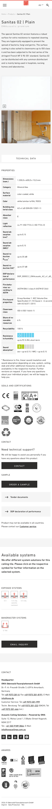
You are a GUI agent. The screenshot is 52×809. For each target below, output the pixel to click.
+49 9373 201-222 (29, 705)
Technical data (26, 158)
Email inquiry (19, 644)
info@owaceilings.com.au (13, 729)
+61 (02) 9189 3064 (15, 726)
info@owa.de (7, 698)
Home (3, 14)
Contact (19, 466)
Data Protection (14, 805)
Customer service (28, 526)
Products (11, 14)
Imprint (4, 805)
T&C (22, 805)
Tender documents (19, 497)
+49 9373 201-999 (31, 702)
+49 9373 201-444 (9, 709)
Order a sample (19, 484)
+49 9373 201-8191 (33, 694)
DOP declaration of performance (25, 511)
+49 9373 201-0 (12, 694)
